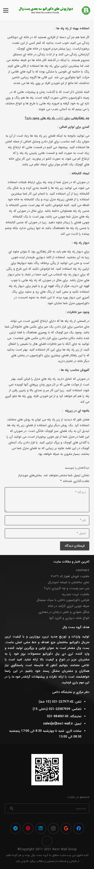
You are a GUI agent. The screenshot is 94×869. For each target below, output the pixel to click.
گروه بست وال (39, 855)
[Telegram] (15, 828)
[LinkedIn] (40, 828)
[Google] (66, 828)
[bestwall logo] (86, 10)
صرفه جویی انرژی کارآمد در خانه (68, 606)
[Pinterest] (28, 828)
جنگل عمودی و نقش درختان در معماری (63, 611)
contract (82, 570)
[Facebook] (78, 828)
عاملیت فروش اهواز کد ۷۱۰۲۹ (70, 576)
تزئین (59, 118)
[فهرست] (6, 10)
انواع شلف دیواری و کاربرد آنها (69, 617)
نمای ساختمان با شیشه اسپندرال (68, 582)
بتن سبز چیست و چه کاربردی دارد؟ (66, 588)
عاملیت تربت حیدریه (75, 594)
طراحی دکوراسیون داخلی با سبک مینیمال (63, 600)
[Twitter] (47, 841)
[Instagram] (53, 828)
